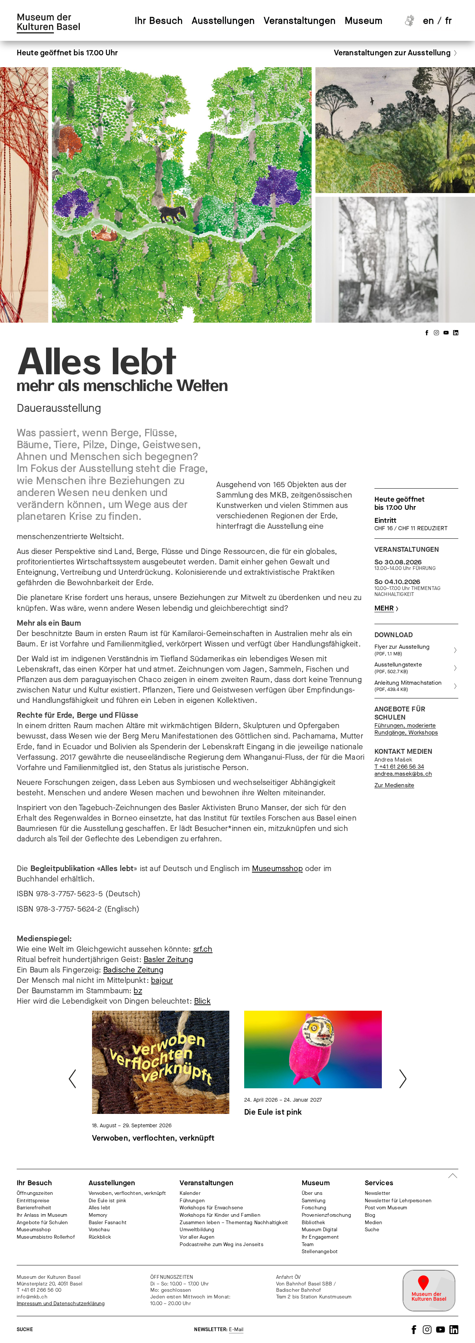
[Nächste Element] (453, 194)
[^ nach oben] (452, 1176)
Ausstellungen (223, 20)
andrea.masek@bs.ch (403, 773)
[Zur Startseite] (48, 23)
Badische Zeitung (133, 970)
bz (138, 990)
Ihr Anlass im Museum (42, 1215)
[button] (186, 19)
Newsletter (377, 1193)
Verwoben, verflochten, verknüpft (127, 1193)
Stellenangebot (320, 1252)
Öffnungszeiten (35, 1193)
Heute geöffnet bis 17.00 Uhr (67, 53)
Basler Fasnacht (108, 1223)
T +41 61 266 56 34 (399, 766)
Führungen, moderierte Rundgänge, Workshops (406, 729)
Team (308, 1245)
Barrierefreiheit (34, 1208)
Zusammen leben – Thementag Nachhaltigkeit (234, 1223)
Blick (202, 1001)
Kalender (190, 1193)
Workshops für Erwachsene (211, 1208)
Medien (374, 1223)
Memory (98, 1215)
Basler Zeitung (168, 959)
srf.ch (203, 949)
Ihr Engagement (320, 1237)
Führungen (192, 1201)
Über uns (312, 1193)
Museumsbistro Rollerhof (46, 1237)
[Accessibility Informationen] (402, 20)
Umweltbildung (197, 1230)
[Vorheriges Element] (22, 194)
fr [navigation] (448, 20)
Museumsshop (277, 868)
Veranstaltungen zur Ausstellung (393, 53)
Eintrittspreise (33, 1201)
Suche (372, 1230)
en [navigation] (428, 20)
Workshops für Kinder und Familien (220, 1215)
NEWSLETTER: (218, 1330)
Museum (364, 20)
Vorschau (99, 1230)
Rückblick (100, 1237)
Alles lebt (100, 1208)
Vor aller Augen (197, 1237)
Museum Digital (319, 1230)
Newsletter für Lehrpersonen (398, 1201)
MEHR (384, 608)
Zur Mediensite (394, 785)
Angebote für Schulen (42, 1223)
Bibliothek (313, 1223)
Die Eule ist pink (108, 1201)
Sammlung (313, 1201)
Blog (370, 1215)
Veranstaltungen (300, 20)
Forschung (314, 1208)
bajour (162, 980)
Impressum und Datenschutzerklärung (61, 1304)
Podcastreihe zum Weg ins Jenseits (221, 1245)
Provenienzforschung (326, 1215)
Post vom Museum (386, 1208)
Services (379, 1182)
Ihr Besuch (159, 20)
